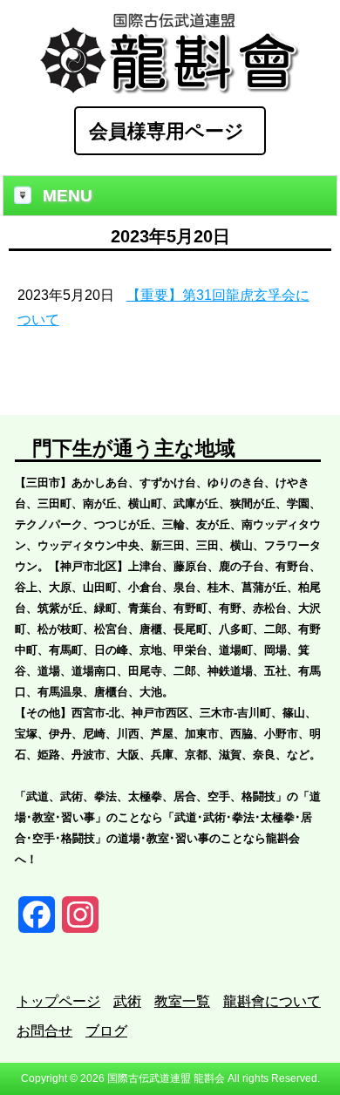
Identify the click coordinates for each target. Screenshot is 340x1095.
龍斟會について (272, 1001)
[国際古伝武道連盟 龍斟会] (170, 89)
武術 (127, 1001)
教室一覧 (182, 1001)
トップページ (58, 1001)
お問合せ (44, 1030)
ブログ (106, 1030)
